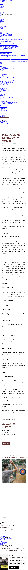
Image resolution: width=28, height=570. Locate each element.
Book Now (2, 12)
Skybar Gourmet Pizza (4, 84)
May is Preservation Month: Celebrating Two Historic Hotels (12, 55)
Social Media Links (4, 110)
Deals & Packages (3, 26)
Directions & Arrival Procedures (6, 111)
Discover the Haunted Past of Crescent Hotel (9, 71)
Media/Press (2, 108)
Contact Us (2, 535)
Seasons (1, 27)
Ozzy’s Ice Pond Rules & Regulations (8, 56)
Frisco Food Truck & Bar (5, 87)
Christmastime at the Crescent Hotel (7, 48)
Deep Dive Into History (5, 42)
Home (1, 54)
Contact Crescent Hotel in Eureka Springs (8, 102)
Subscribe (3, 116)
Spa (1, 9)
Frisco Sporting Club (4, 90)
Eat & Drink (2, 5)
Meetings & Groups (4, 100)
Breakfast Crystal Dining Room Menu (8, 77)
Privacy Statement (3, 107)
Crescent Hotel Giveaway (5, 41)
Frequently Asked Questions (6, 35)
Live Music (2, 93)
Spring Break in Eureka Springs (6, 49)
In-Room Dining (3, 88)
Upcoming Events (3, 98)
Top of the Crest (3, 86)
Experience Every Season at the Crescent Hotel (9, 43)
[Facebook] (0, 536)
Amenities (2, 29)
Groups (1, 8)
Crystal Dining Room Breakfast (6, 82)
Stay (1, 2)
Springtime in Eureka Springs (6, 50)
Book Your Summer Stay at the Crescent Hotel (9, 46)
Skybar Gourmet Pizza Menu (6, 81)
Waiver (1, 63)
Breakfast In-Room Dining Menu (7, 78)
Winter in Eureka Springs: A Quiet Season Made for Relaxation (13, 64)
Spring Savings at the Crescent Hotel (7, 57)
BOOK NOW (4, 119)
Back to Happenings (11, 517)
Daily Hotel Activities (4, 36)
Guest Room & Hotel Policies (6, 34)
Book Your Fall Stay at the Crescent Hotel (8, 45)
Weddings (2, 7)
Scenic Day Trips (3, 96)
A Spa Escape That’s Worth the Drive (7, 38)
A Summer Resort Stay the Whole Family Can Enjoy (11, 39)
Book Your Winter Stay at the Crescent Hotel (9, 47)
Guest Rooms (3, 25)
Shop (1, 11)
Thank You (2, 112)
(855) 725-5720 (4, 115)
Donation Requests (4, 104)
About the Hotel (3, 31)
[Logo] (6, 0)
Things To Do (3, 6)
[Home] (6, 1)
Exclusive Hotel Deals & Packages (7, 68)
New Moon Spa (3, 101)
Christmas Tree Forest (4, 40)
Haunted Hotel (3, 91)
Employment (2, 105)
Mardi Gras (2, 94)
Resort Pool (2, 95)
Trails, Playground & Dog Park (6, 97)
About (1, 4)
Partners (1, 109)
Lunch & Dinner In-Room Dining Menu (8, 80)
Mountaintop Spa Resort (5, 33)
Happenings (2, 28)
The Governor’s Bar (4, 83)
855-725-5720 (3, 534)
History (1, 32)
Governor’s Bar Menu (4, 53)
